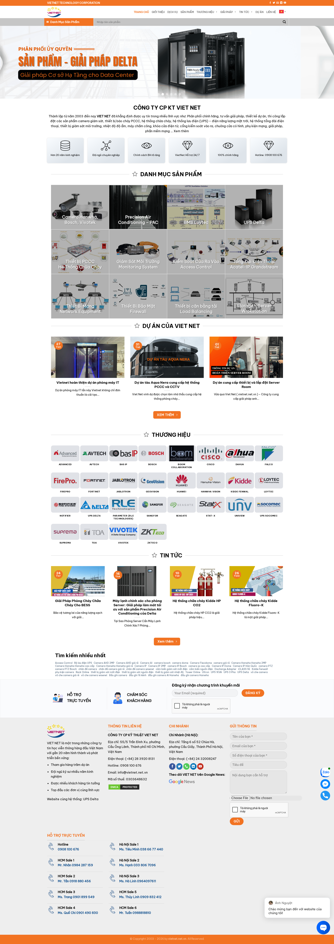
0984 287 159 (82, 865)
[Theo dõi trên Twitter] (274, 3)
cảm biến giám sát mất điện (171, 669)
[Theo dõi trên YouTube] (285, 3)
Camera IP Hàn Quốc (245, 666)
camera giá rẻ (222, 663)
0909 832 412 (150, 897)
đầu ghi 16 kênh (137, 675)
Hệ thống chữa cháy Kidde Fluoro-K (256, 603)
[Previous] (11, 62)
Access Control (63, 663)
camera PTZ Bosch (66, 669)
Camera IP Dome (221, 666)
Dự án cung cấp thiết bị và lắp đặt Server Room (246, 384)
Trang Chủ (141, 12)
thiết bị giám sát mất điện (105, 672)
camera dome (180, 663)
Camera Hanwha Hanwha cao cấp (75, 666)
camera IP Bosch (177, 666)
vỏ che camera (259, 672)
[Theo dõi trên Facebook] (270, 3)
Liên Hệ (271, 12)
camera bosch (162, 663)
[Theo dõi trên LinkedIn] (281, 3)
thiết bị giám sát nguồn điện (137, 672)
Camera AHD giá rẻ (127, 663)
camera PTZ (266, 666)
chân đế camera (87, 669)
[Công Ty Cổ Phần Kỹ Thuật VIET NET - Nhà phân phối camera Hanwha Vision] (54, 12)
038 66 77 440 (151, 849)
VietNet (180, 155)
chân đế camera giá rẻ (111, 669)
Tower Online (192, 672)
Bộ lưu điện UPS (83, 663)
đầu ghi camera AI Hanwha (163, 675)
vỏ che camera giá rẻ (67, 675)
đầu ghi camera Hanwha (195, 675)
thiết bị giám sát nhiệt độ (169, 672)
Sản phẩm (187, 12)
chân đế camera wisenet (140, 669)
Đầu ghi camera (118, 675)
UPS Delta (243, 672)
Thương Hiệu (205, 12)
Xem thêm (181, 131)
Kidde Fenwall (260, 669)
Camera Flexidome (201, 663)
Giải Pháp (226, 12)
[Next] (322, 62)
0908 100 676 (130, 765)
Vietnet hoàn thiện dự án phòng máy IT (87, 382)
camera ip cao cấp (199, 666)
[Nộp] (284, 22)
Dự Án (260, 12)
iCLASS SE (244, 669)
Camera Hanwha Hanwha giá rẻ (114, 666)
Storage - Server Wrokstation (254, 308)
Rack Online (82, 672)
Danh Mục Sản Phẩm (64, 22)
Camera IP (141, 666)
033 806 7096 (145, 865)
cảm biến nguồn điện (201, 669)
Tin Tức (244, 12)
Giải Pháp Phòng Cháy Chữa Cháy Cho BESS (78, 603)
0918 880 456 (80, 881)
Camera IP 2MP (157, 666)
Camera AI (146, 663)
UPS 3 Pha (230, 672)
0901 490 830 (87, 913)
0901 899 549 (84, 897)
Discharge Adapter (225, 669)
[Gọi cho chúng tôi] (186, 766)
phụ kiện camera (64, 672)
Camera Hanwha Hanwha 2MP (248, 663)
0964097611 (146, 881)
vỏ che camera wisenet (94, 675)
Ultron (205, 672)
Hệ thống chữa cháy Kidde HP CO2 (197, 603)
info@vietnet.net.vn (133, 772)
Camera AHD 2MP (104, 663)
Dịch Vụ (172, 12)
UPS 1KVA (216, 672)
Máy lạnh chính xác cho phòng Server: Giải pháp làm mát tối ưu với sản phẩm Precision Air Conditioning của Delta (137, 607)
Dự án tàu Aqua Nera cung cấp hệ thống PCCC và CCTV (167, 384)
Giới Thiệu (158, 12)
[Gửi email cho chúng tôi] (277, 3)
